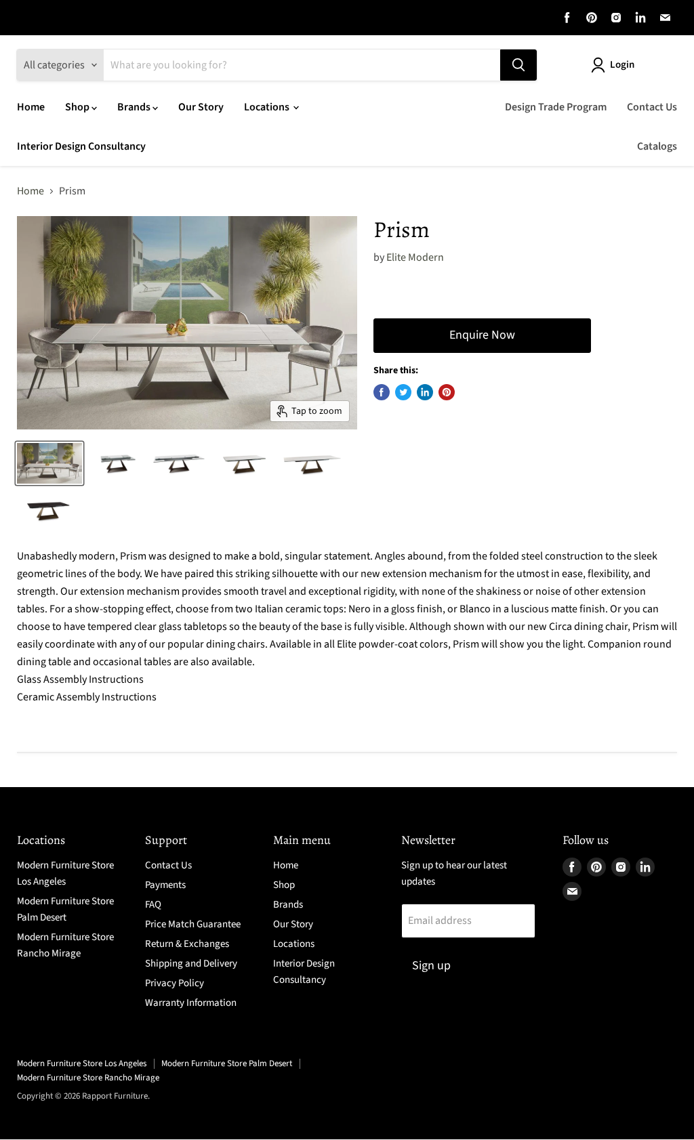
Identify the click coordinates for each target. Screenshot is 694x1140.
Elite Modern (415, 257)
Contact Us (652, 107)
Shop (78, 107)
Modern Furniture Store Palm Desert (226, 1063)
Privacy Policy (174, 983)
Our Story (201, 107)
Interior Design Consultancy (81, 146)
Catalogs (657, 146)
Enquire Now (482, 334)
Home (31, 107)
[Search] (518, 65)
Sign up (431, 965)
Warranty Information (191, 1003)
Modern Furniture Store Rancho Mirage (88, 1078)
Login (622, 65)
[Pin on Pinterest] (446, 392)
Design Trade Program (556, 107)
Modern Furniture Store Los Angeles (81, 1063)
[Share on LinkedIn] (425, 392)
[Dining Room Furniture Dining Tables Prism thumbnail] (49, 463)
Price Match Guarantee (193, 924)
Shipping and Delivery (191, 963)
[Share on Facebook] (381, 392)
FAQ (153, 905)
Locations (267, 107)
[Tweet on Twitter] (403, 392)
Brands (134, 107)
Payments (165, 885)
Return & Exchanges (187, 944)
